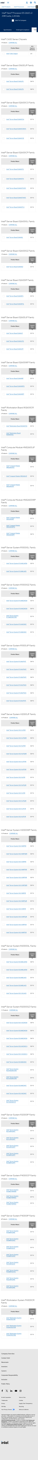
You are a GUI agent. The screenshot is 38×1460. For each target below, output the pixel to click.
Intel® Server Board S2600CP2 (15, 169)
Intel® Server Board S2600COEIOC (16, 129)
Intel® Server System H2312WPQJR (16, 917)
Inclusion (4, 1379)
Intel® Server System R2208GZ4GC (16, 1085)
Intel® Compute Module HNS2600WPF (13, 534)
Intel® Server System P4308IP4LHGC (12, 1255)
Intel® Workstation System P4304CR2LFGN (13, 1326)
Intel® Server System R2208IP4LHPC (12, 1154)
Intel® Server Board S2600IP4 (14, 296)
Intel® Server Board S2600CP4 (15, 179)
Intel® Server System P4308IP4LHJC (12, 1247)
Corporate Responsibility (9, 1375)
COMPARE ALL (13, 42)
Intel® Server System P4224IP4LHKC (12, 1279)
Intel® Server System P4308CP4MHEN (12, 1190)
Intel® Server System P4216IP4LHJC (12, 1263)
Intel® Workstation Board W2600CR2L (13, 434)
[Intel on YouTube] (16, 1391)
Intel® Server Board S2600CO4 (15, 119)
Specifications (8, 30)
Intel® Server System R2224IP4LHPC (12, 1146)
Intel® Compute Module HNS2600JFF (13, 485)
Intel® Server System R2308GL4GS (16, 985)
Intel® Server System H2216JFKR (16, 746)
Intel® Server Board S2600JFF (15, 349)
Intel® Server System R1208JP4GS (16, 693)
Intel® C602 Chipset (12, 53)
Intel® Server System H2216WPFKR (16, 869)
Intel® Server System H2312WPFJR (16, 924)
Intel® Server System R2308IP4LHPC (12, 1162)
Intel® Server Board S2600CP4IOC (16, 197)
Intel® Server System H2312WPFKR (16, 877)
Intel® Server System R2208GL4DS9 (16, 970)
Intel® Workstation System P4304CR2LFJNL (13, 1334)
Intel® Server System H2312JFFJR (16, 809)
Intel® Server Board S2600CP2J (15, 207)
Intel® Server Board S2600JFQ (15, 341)
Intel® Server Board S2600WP (14, 378)
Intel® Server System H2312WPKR (16, 862)
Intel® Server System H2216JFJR (15, 777)
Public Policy (5, 1384)
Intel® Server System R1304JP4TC (16, 701)
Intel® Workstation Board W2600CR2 (16, 426)
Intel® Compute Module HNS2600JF (16, 476)
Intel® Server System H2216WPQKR (16, 854)
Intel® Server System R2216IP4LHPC (12, 1130)
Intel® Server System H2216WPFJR (16, 932)
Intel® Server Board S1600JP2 (15, 81)
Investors (4, 1367)
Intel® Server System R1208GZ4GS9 (16, 600)
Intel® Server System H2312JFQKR (16, 738)
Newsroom (4, 1362)
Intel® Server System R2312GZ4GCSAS (12, 1077)
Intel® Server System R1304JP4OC (16, 669)
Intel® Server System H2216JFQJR (16, 785)
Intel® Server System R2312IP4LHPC (12, 1138)
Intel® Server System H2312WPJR (16, 909)
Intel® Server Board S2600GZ (14, 267)
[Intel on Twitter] (6, 1391)
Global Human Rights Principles (14, 1424)
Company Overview (7, 1354)
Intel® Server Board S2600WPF (15, 394)
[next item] (37, 7)
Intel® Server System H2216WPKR (16, 846)
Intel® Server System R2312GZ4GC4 (16, 1054)
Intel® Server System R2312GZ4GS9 (16, 1022)
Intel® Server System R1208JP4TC (16, 661)
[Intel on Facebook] (2, 1391)
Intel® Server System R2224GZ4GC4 (16, 1046)
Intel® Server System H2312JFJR (15, 793)
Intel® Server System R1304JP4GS (16, 685)
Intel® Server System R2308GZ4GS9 (16, 1038)
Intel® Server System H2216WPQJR (16, 901)
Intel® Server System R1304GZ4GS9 (16, 608)
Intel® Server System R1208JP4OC (16, 677)
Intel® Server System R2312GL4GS (16, 993)
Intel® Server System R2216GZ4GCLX (12, 1101)
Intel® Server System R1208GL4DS (16, 571)
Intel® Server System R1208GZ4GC (16, 632)
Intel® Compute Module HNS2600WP (13, 518)
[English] (31, 2)
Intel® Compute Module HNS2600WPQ (13, 526)
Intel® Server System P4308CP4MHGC (12, 1197)
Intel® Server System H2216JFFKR (16, 769)
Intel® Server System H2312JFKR (16, 730)
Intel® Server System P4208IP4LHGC (12, 1239)
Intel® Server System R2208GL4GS (16, 977)
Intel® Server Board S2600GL (14, 237)
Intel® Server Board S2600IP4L (15, 304)
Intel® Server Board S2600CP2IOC (16, 188)
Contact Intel (5, 1358)
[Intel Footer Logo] (5, 1442)
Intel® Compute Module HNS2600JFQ (13, 466)
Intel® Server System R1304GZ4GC (16, 624)
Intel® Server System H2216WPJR (16, 893)
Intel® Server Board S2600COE (15, 138)
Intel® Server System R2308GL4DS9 (16, 962)
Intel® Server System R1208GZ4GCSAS (12, 616)
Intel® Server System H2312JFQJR (16, 801)
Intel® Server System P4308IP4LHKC (12, 1231)
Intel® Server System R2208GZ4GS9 (16, 1030)
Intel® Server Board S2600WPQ (15, 386)
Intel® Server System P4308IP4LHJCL (12, 1271)
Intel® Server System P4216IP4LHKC (12, 1286)
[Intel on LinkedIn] (11, 1391)
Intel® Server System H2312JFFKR (16, 761)
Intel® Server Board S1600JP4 (15, 89)
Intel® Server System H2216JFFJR (16, 816)
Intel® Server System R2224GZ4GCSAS (12, 1069)
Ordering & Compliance (22, 30)
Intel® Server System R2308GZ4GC (16, 1062)
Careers (3, 1371)
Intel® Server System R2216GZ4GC (16, 1093)
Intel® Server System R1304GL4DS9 (16, 563)
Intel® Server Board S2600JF (14, 333)
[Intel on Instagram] (20, 1391)
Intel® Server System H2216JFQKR (16, 754)
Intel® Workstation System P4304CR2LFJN (13, 1318)
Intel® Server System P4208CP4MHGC (12, 1203)
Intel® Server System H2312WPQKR (16, 885)
